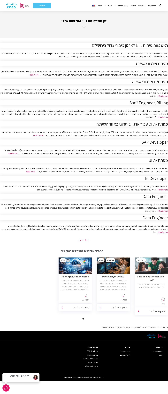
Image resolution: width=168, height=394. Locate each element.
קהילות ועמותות (123, 5)
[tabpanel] (113, 285)
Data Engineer (155, 196)
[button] (84, 23)
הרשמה (42, 5)
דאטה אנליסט (93, 362)
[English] (94, 6)
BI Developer (156, 178)
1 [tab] (83, 319)
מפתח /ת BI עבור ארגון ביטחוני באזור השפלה (132, 124)
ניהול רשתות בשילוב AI (90, 358)
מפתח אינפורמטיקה (152, 63)
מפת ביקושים (152, 5)
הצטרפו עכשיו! (125, 351)
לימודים (133, 5)
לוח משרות (141, 5)
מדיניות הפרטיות (157, 351)
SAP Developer (155, 142)
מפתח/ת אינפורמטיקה (150, 81)
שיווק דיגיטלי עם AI (91, 366)
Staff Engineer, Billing (148, 103)
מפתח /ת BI (158, 160)
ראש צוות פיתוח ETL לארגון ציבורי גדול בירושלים (130, 45)
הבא (80, 240)
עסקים (110, 5)
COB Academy (92, 351)
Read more (33, 74)
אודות (100, 5)
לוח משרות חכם (125, 355)
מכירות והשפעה (92, 355)
